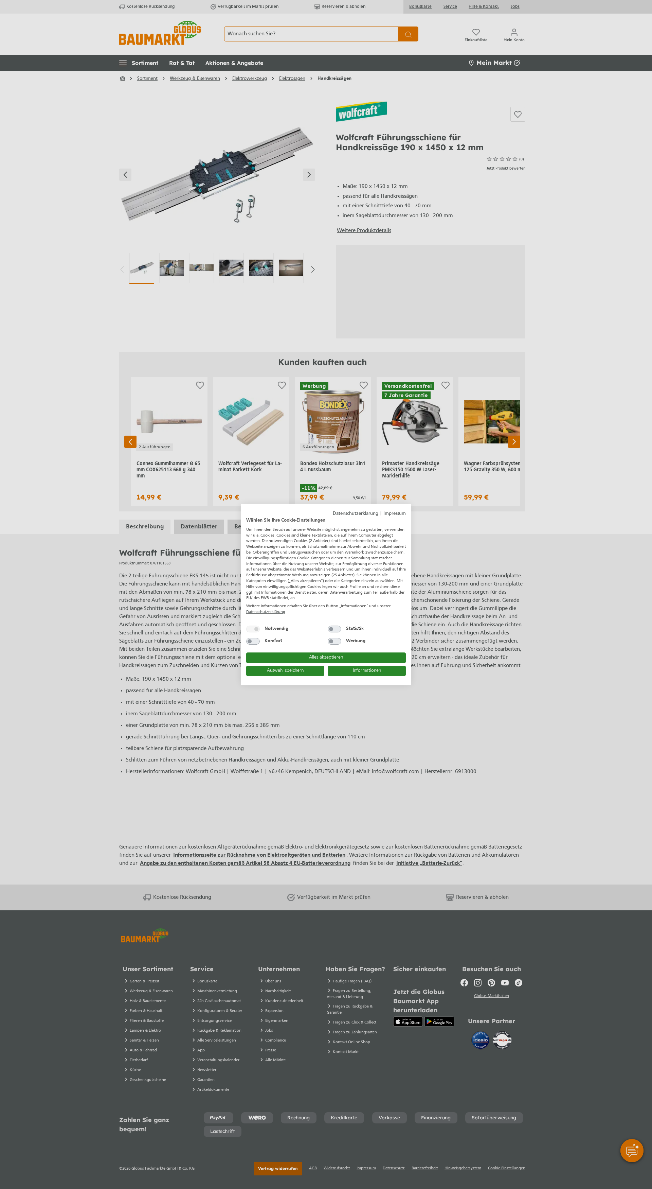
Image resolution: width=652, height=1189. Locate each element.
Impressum (394, 513)
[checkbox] (253, 629)
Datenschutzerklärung (355, 513)
